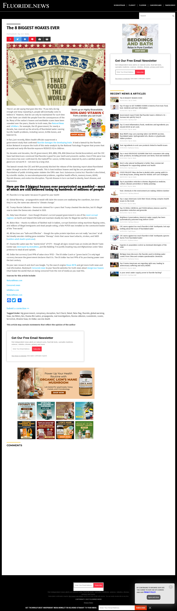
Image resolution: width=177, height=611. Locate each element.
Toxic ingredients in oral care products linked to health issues (143, 145)
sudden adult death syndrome (20, 239)
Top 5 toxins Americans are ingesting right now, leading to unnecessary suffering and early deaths (142, 264)
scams (100, 316)
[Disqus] (56, 479)
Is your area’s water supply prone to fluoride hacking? (141, 273)
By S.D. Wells (132, 100)
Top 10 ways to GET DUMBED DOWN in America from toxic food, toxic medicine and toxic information (144, 107)
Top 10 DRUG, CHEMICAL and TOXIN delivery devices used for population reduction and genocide (143, 209)
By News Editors (133, 240)
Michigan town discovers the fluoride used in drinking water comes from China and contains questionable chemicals (142, 255)
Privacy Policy (88, 603)
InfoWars (15, 126)
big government (28, 313)
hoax (9, 316)
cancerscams (155, 5)
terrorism (11, 319)
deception (50, 313)
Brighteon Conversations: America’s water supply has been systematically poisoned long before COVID (142, 218)
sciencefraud (119, 5)
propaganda (47, 316)
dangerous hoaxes (95, 268)
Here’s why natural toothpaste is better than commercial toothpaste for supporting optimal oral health (142, 164)
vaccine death (44, 319)
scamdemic (91, 316)
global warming (97, 313)
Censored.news (38, 268)
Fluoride (86, 313)
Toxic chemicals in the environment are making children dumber (144, 191)
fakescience (170, 5)
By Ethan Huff (132, 120)
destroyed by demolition (28, 247)
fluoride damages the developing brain (54, 142)
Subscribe (140, 608)
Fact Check (61, 313)
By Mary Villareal (134, 193)
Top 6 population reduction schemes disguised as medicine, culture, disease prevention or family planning (143, 183)
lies (22, 316)
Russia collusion (78, 316)
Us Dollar (33, 319)
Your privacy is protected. (19, 356)
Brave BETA (71, 265)
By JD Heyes (132, 231)
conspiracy (40, 313)
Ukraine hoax (22, 319)
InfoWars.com (13, 290)
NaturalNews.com (14, 280)
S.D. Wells (25, 34)
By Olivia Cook (133, 168)
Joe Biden (16, 316)
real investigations (62, 316)
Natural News (58, 123)
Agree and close (153, 597)
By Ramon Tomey (133, 148)
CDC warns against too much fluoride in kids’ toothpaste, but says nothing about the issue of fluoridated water (145, 228)
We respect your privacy (76, 596)
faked (69, 313)
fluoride (142, 5)
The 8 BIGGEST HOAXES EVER (131, 98)
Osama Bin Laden (33, 316)
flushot (132, 5)
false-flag (77, 313)
